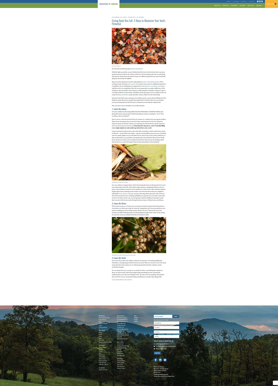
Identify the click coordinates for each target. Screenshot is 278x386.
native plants (131, 84)
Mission (100, 332)
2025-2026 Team (120, 366)
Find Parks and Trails (103, 370)
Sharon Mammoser (137, 69)
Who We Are (217, 5)
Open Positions (120, 364)
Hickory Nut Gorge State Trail (123, 335)
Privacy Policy (157, 376)
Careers (100, 325)
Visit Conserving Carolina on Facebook (258, 1)
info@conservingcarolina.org (161, 374)
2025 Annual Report (103, 327)
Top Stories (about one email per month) (166, 346)
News (228, 1)
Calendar (236, 1)
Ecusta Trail (119, 337)
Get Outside (242, 5)
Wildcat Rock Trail (120, 331)
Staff (100, 321)
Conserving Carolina (108, 4)
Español (244, 1)
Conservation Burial (103, 361)
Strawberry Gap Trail (121, 325)
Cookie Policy (171, 376)
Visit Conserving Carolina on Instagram (260, 1)
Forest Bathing (102, 357)
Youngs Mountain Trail (121, 333)
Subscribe (101, 349)
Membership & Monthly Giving (123, 346)
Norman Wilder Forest (121, 323)
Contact (252, 1)
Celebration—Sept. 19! (103, 364)
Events (100, 353)
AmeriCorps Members (103, 323)
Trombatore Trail (120, 327)
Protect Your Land (102, 362)
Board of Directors (102, 319)
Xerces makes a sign (125, 194)
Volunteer (101, 351)
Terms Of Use (164, 376)
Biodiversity (120, 279)
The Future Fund (120, 344)
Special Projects (120, 353)
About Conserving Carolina (104, 318)
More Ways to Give (120, 355)
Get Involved (234, 5)
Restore (100, 336)
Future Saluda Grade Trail (122, 339)
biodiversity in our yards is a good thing (153, 86)
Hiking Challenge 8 (120, 316)
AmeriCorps (259, 5)
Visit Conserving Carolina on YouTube (262, 1)
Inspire (100, 338)
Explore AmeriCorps (121, 361)
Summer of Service (121, 368)
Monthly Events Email (161, 349)
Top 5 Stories (101, 340)
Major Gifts (119, 350)
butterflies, (125, 95)
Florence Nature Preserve (122, 321)
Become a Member (102, 347)
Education (128, 279)
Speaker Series (102, 355)
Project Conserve (120, 362)
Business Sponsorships (122, 348)
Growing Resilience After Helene (105, 342)
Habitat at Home (136, 17)
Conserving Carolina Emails (162, 344)
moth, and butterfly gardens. (151, 82)
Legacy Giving (120, 351)
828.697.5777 (157, 372)
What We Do (226, 5)
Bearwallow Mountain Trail (122, 319)
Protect (100, 334)
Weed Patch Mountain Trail (122, 329)
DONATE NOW (270, 4)
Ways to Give (251, 5)
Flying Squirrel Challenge (122, 318)
